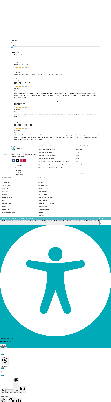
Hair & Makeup (43, 191)
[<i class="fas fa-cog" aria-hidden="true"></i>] (18, 52)
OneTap (8, 341)
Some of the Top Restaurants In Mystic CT (51, 164)
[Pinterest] (24, 160)
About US (19, 165)
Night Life (6, 209)
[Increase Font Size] (2, 347)
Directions (19, 170)
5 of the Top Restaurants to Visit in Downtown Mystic (54, 161)
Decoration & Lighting (45, 197)
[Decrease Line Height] (2, 375)
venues (41, 212)
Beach (5, 194)
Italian (77, 171)
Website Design (5, 218)
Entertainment (43, 206)
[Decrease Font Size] (2, 354)
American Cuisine (80, 174)
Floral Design (43, 200)
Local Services (19, 168)
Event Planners (43, 188)
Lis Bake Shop (19, 104)
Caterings (42, 182)
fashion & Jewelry (44, 209)
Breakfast (78, 167)
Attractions (6, 185)
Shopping (5, 191)
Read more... (59, 74)
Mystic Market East (22, 83)
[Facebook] (13, 160)
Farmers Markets (8, 203)
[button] (100, 223)
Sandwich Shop (80, 164)
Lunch (77, 155)
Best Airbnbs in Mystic (45, 152)
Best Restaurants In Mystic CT (47, 158)
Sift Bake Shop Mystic (23, 125)
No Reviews (17, 70)
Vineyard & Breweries (9, 212)
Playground (6, 188)
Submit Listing (19, 174)
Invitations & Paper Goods (46, 203)
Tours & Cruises (7, 197)
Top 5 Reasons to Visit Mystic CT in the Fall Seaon (53, 167)
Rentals (41, 215)
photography (43, 194)
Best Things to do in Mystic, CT (48, 149)
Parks (4, 200)
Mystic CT (32, 218)
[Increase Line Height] (2, 368)
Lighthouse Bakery (21, 65)
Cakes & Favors (43, 185)
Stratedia (12, 218)
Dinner (77, 152)
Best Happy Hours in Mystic (47, 155)
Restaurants (79, 149)
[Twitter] (17, 160)
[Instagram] (21, 160)
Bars (4, 206)
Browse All (6, 182)
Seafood (78, 158)
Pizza (77, 161)
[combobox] (50, 222)
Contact (19, 172)
